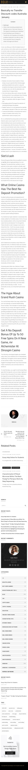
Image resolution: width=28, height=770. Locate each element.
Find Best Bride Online (8, 615)
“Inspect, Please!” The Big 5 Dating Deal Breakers (13, 524)
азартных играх (14, 725)
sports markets (5, 725)
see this (4, 162)
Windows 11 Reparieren (8, 667)
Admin (14, 7)
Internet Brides (6, 623)
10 (3, 578)
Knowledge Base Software (9, 627)
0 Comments (22, 7)
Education (5, 610)
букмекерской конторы (7, 728)
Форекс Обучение (8, 671)
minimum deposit (16, 719)
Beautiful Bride (6, 582)
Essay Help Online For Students (13, 457)
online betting (13, 722)
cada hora (4, 711)
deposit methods (22, 713)
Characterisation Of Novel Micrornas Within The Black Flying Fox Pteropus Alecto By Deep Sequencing (12, 477)
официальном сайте (18, 728)
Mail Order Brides (7, 635)
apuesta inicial (12, 708)
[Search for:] (14, 505)
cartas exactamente (6, 713)
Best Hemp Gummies (7, 586)
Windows (4, 663)
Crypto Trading (6, 606)
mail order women (7, 639)
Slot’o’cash (6, 25)
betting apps (19, 708)
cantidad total (18, 711)
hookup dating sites (7, 619)
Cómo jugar (14, 713)
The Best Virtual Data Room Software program (12, 533)
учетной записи (5, 731)
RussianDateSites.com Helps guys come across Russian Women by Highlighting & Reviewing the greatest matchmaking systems (13, 529)
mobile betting (5, 722)
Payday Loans (6, 647)
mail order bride (7, 631)
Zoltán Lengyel (15, 454)
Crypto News (6, 602)
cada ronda (10, 711)
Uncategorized (6, 467)
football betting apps (6, 719)
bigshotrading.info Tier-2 (9, 590)
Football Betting (12, 716)
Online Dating (6, 643)
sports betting (21, 722)
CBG (3, 598)
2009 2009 (4, 708)
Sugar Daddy (5, 651)
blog (3, 594)
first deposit (4, 716)
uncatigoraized (6, 659)
